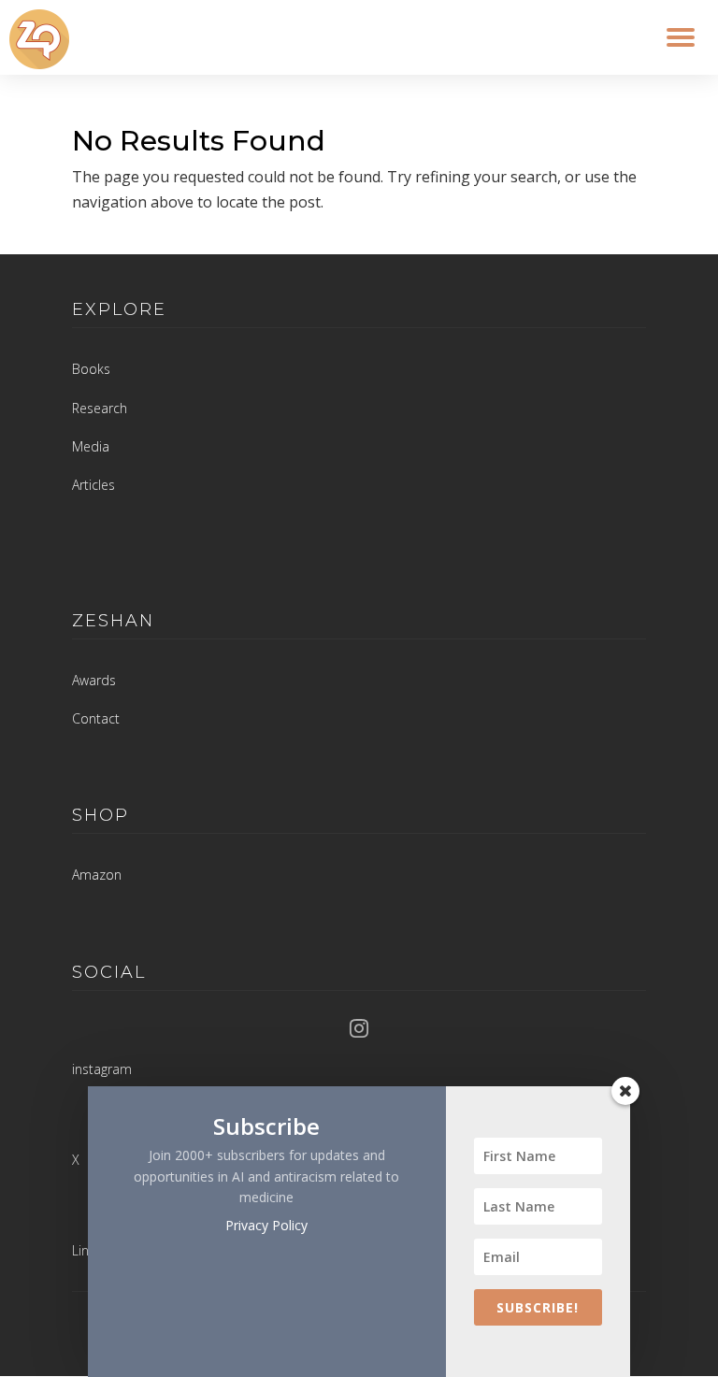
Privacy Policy (266, 1225)
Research (99, 408)
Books (91, 369)
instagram (102, 1069)
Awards (94, 680)
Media (90, 446)
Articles (93, 485)
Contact (96, 718)
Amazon (97, 874)
